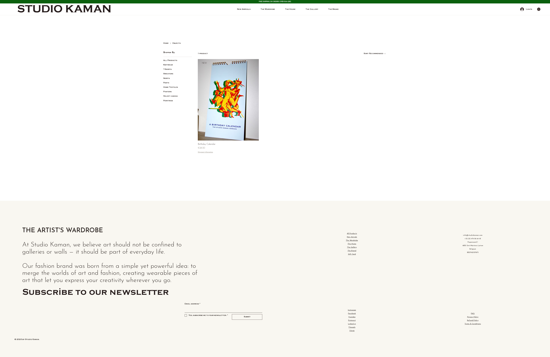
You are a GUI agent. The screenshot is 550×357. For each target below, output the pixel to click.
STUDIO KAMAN (64, 9)
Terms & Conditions (473, 324)
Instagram (352, 310)
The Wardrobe (352, 240)
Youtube (351, 317)
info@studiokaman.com (472, 235)
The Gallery (352, 247)
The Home (352, 244)
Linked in (352, 324)
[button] (538, 9)
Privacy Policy (472, 317)
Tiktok (351, 331)
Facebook (352, 313)
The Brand (352, 251)
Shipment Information (205, 152)
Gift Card (352, 254)
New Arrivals (352, 237)
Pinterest (352, 320)
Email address (192, 303)
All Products (352, 233)
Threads (351, 327)
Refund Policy (473, 320)
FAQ (473, 313)
